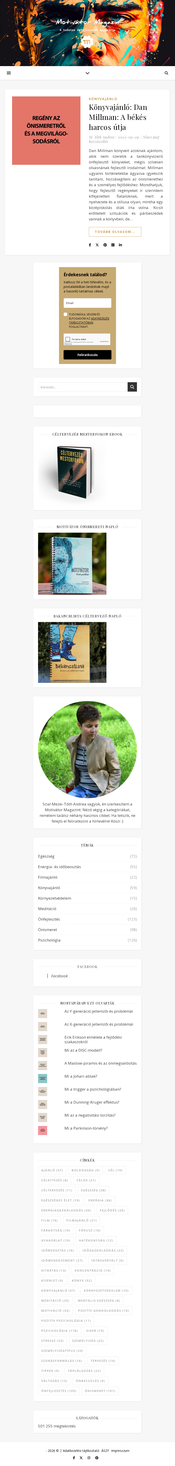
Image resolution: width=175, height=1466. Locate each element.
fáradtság (55, 1230)
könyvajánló (58, 1290)
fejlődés (112, 1210)
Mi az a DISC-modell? (83, 1050)
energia (100, 1200)
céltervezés (56, 1190)
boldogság (86, 1170)
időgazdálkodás (103, 1250)
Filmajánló (47, 877)
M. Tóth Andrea (101, 137)
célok (86, 1180)
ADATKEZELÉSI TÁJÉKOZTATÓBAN (89, 321)
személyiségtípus (62, 1351)
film (49, 1220)
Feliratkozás (87, 355)
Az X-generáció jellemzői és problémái (98, 1024)
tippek (50, 1371)
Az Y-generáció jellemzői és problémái (98, 1011)
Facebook (87, 966)
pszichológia (59, 1331)
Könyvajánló (103, 99)
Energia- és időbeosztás (59, 866)
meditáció (55, 1300)
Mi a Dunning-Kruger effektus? (91, 1102)
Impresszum (120, 1450)
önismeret (100, 1391)
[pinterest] (96, 1458)
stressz (52, 1341)
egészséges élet (60, 1200)
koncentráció (93, 1270)
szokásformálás (61, 1361)
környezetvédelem (106, 1290)
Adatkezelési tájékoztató (81, 1450)
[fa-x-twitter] (82, 1458)
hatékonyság (96, 1240)
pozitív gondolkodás (103, 1311)
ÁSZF (105, 1450)
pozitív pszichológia (66, 1321)
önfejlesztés (59, 1391)
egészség (93, 1190)
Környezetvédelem (54, 898)
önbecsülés (90, 1381)
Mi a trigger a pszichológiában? (92, 1089)
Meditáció (47, 908)
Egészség (46, 856)
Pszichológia (49, 940)
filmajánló (81, 1220)
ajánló (52, 1170)
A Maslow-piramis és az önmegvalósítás (100, 1063)
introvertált (107, 1260)
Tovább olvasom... (115, 232)
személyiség (88, 1341)
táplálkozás (84, 1371)
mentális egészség (99, 1300)
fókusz (90, 1230)
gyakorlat (55, 1240)
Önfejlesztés (49, 919)
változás (54, 1381)
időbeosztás (57, 1250)
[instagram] (89, 1458)
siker (95, 1331)
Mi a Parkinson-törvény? (86, 1128)
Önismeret (47, 929)
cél (115, 1170)
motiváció (55, 1311)
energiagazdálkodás (66, 1210)
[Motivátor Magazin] (87, 31)
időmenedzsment (62, 1260)
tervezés (103, 1361)
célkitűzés (54, 1180)
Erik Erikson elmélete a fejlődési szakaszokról (93, 1039)
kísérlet (52, 1280)
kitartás (53, 1270)
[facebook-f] (74, 1458)
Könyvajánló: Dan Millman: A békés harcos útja (118, 117)
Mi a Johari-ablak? (80, 1076)
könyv (82, 1280)
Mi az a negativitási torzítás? (90, 1115)
